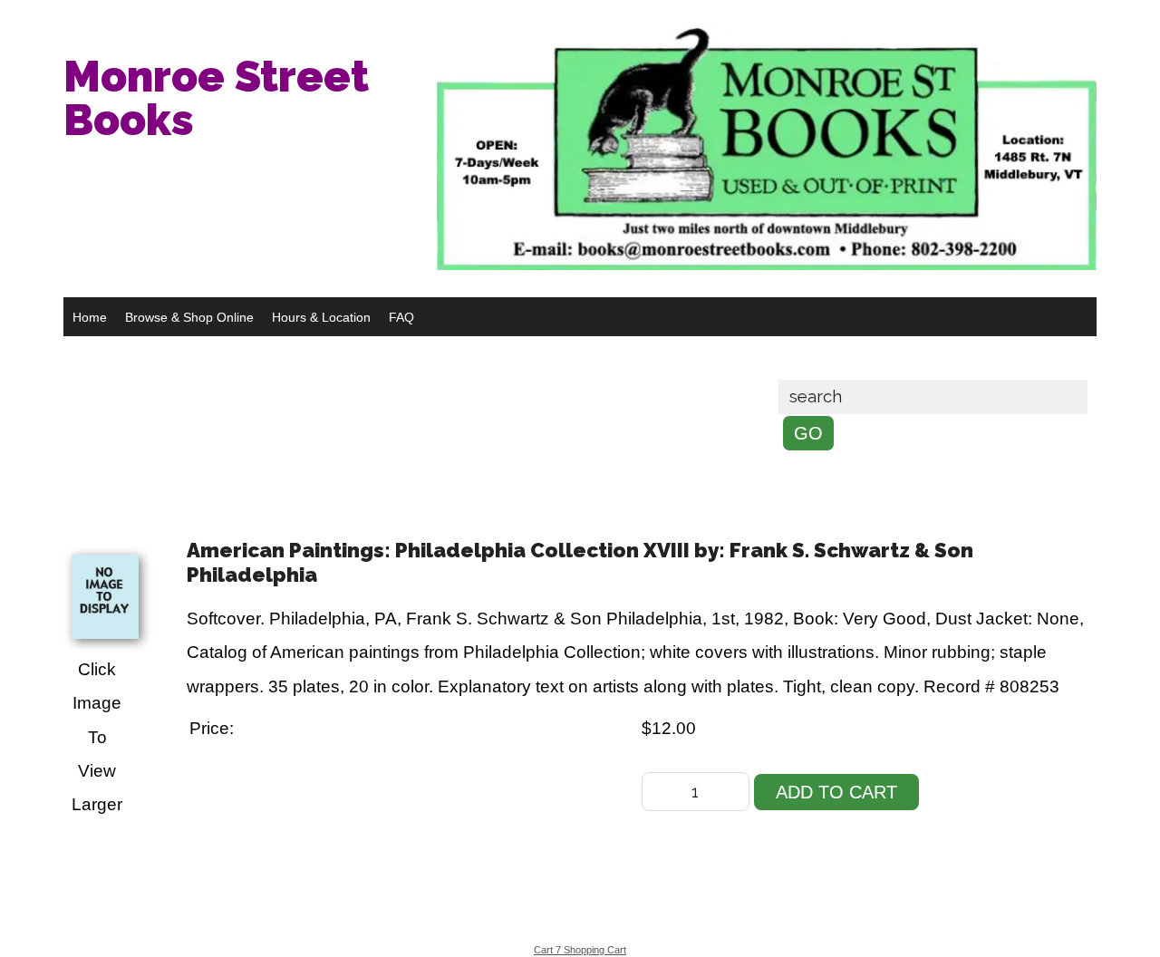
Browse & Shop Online (189, 317)
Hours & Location (321, 317)
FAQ (401, 317)
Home (89, 317)
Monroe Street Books (216, 98)
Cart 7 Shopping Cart (580, 949)
